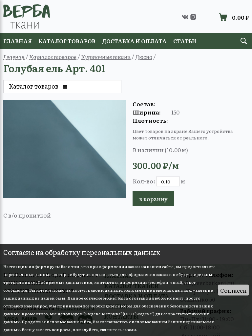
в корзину (153, 199)
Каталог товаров (52, 56)
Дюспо (143, 56)
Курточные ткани (106, 56)
